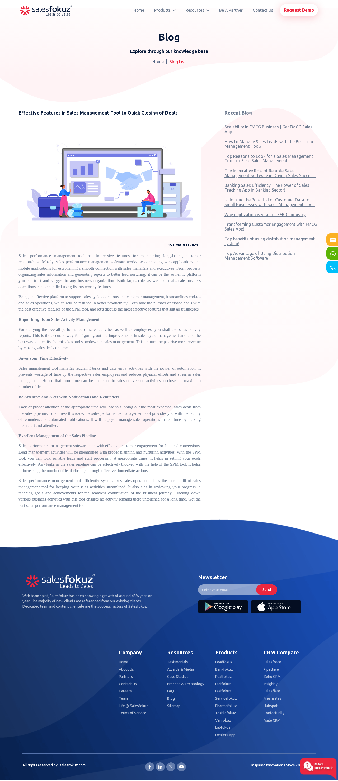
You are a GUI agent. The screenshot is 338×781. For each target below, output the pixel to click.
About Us (126, 670)
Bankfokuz (224, 670)
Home (138, 10)
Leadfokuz (224, 662)
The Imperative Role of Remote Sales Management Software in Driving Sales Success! (270, 173)
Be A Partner (231, 10)
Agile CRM (272, 720)
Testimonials (177, 662)
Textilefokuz (225, 713)
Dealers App (225, 735)
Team (123, 699)
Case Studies (178, 677)
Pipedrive (271, 670)
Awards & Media (180, 670)
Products (163, 10)
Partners (126, 677)
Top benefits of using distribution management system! (269, 241)
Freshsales (272, 699)
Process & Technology (185, 684)
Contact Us (263, 10)
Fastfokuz (223, 691)
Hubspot (271, 706)
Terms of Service (132, 713)
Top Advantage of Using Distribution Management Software (259, 255)
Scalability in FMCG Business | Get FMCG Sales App (268, 129)
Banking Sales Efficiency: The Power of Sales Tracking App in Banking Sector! (266, 187)
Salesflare (272, 691)
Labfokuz (223, 728)
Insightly (271, 684)
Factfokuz (223, 684)
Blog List (177, 61)
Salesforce (272, 662)
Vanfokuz (223, 720)
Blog (171, 699)
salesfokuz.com (73, 765)
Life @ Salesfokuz (133, 706)
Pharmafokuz (226, 706)
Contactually (274, 713)
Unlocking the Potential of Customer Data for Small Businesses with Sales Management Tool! (269, 202)
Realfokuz (223, 677)
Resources (195, 10)
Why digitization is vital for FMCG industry (265, 214)
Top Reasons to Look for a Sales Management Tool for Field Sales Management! (268, 158)
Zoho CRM (272, 677)
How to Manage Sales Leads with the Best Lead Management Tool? (269, 144)
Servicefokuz (226, 699)
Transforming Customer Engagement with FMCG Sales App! (270, 226)
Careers (125, 691)
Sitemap (173, 706)
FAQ (170, 691)
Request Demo (299, 10)
